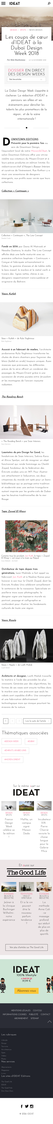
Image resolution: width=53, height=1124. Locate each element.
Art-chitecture (6, 1049)
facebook (22, 1106)
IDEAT (3, 1085)
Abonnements (6, 1067)
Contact (45, 1015)
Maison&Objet (39, 151)
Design (13, 30)
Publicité (33, 1015)
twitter (27, 1106)
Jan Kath (29, 556)
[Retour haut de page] (50, 1022)
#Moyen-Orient (12, 760)
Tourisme (4, 1046)
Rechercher (49, 3)
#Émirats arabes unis (15, 751)
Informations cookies (14, 1015)
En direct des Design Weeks (26, 72)
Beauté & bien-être (9, 897)
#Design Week (11, 741)
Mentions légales (20, 1011)
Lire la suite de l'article (35, 721)
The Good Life (6, 1082)
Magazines (5, 1070)
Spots (23, 30)
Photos (3, 1059)
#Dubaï (31, 741)
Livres (3, 1073)
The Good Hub (6, 1088)
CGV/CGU (37, 1011)
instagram (31, 1106)
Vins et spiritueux (26, 897)
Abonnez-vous (26, 990)
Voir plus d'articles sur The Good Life (26, 947)
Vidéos (3, 1056)
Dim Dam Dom (7, 1091)
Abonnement (21, 1019)
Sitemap (35, 1019)
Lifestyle (4, 1040)
